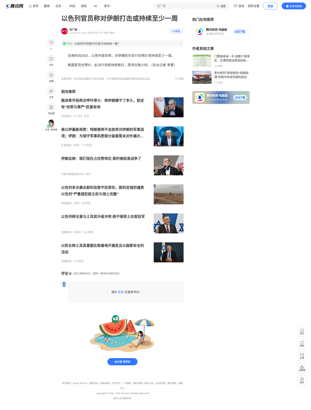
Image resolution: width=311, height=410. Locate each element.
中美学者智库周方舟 (72, 174)
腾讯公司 (118, 398)
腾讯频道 (172, 383)
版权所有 (127, 398)
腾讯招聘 (138, 383)
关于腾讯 (66, 383)
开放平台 (116, 383)
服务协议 (94, 383)
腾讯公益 (149, 383)
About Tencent (80, 383)
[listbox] (122, 176)
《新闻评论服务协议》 (110, 273)
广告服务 (127, 383)
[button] (240, 31)
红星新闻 (66, 145)
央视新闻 (66, 232)
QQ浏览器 (160, 383)
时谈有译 (66, 116)
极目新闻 (66, 203)
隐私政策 (105, 383)
